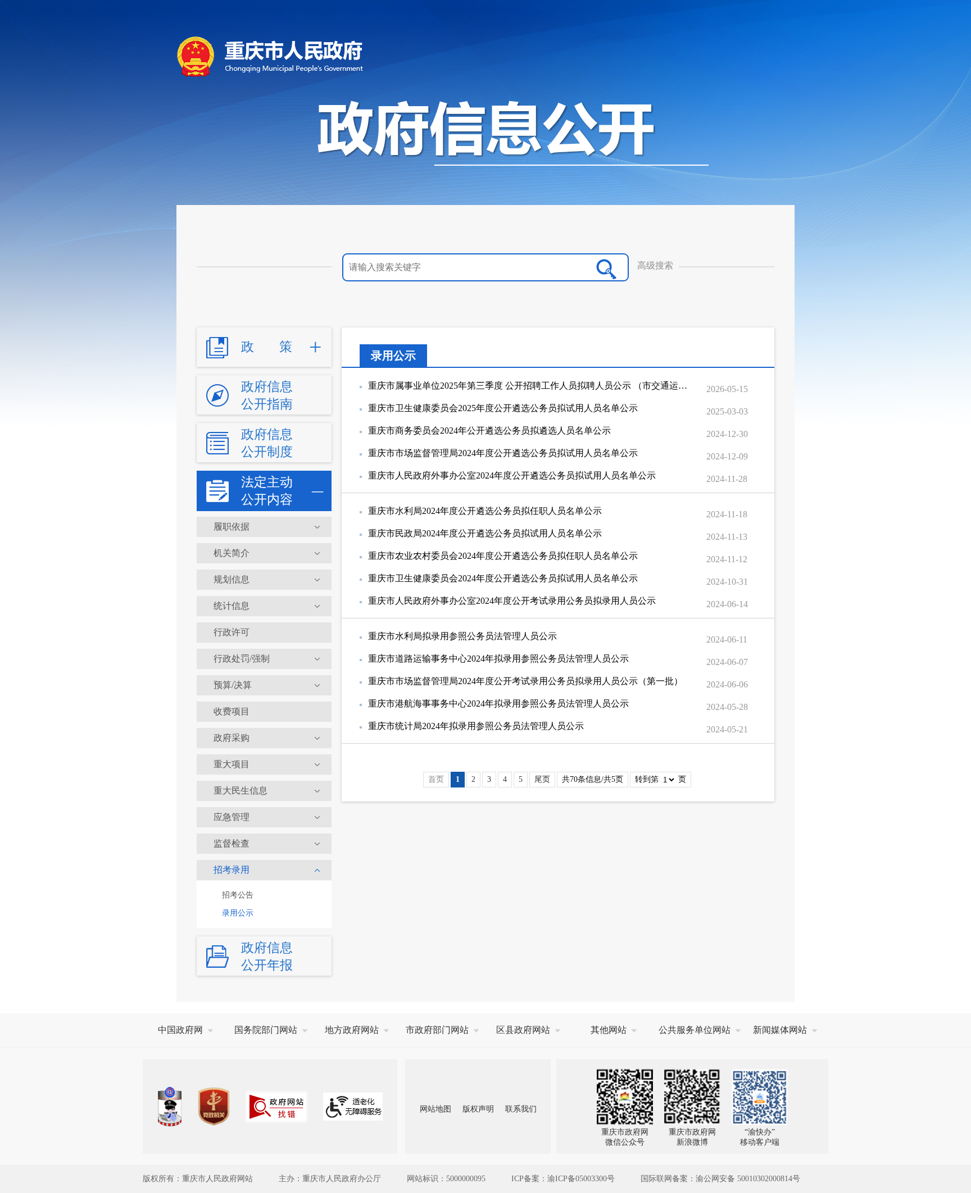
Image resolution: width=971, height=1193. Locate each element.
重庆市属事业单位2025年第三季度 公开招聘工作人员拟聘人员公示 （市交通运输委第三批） (530, 385)
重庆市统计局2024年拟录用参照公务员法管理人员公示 (476, 726)
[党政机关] (213, 1106)
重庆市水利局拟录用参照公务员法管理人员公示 (462, 636)
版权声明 (478, 1109)
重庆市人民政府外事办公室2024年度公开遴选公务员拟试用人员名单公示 (512, 475)
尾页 (542, 779)
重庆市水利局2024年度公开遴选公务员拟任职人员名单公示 (485, 511)
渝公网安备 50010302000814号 (748, 1178)
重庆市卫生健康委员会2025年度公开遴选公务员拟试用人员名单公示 (503, 408)
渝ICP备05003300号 (581, 1178)
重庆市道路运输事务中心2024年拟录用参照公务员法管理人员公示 (498, 658)
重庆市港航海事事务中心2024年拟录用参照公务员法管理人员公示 (498, 703)
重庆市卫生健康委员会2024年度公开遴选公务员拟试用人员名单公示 (503, 578)
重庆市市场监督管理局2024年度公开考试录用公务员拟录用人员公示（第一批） (525, 681)
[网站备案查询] (170, 1107)
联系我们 (521, 1109)
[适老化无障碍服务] (353, 1106)
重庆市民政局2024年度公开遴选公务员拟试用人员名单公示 (485, 533)
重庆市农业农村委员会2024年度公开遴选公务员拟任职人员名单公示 (503, 556)
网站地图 (435, 1109)
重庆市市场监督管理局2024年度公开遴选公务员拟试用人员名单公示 (503, 453)
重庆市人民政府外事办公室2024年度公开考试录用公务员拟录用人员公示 (512, 600)
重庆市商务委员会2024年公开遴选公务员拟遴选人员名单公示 (489, 430)
